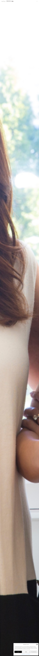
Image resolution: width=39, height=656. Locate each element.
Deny (26, 651)
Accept (18, 651)
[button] (37, 644)
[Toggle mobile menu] (37, 1)
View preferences (34, 651)
